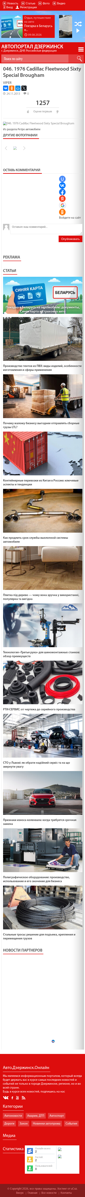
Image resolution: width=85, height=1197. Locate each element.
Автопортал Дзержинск (32, 48)
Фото (46, 3)
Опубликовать (70, 239)
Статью (30, 3)
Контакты (66, 1193)
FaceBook (13, 1097)
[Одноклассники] (11, 88)
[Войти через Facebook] (62, 192)
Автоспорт (56, 1116)
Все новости (48, 1193)
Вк (6, 1098)
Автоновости (13, 1116)
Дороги (9, 1123)
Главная (32, 1193)
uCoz (74, 1188)
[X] (24, 88)
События (71, 1123)
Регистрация (28, 7)
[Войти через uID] (62, 179)
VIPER (7, 83)
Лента (24, 1097)
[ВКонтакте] (5, 88)
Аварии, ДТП (35, 1116)
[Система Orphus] (67, 1158)
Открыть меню (81, 49)
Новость (12, 3)
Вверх (20, 1193)
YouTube (18, 1097)
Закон (24, 1123)
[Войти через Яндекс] (62, 198)
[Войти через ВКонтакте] (62, 185)
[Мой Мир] (17, 88)
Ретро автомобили (29, 129)
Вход (9, 7)
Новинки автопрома (46, 1123)
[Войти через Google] (62, 205)
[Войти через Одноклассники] (62, 212)
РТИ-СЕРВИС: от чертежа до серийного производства (39, 709)
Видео (61, 3)
